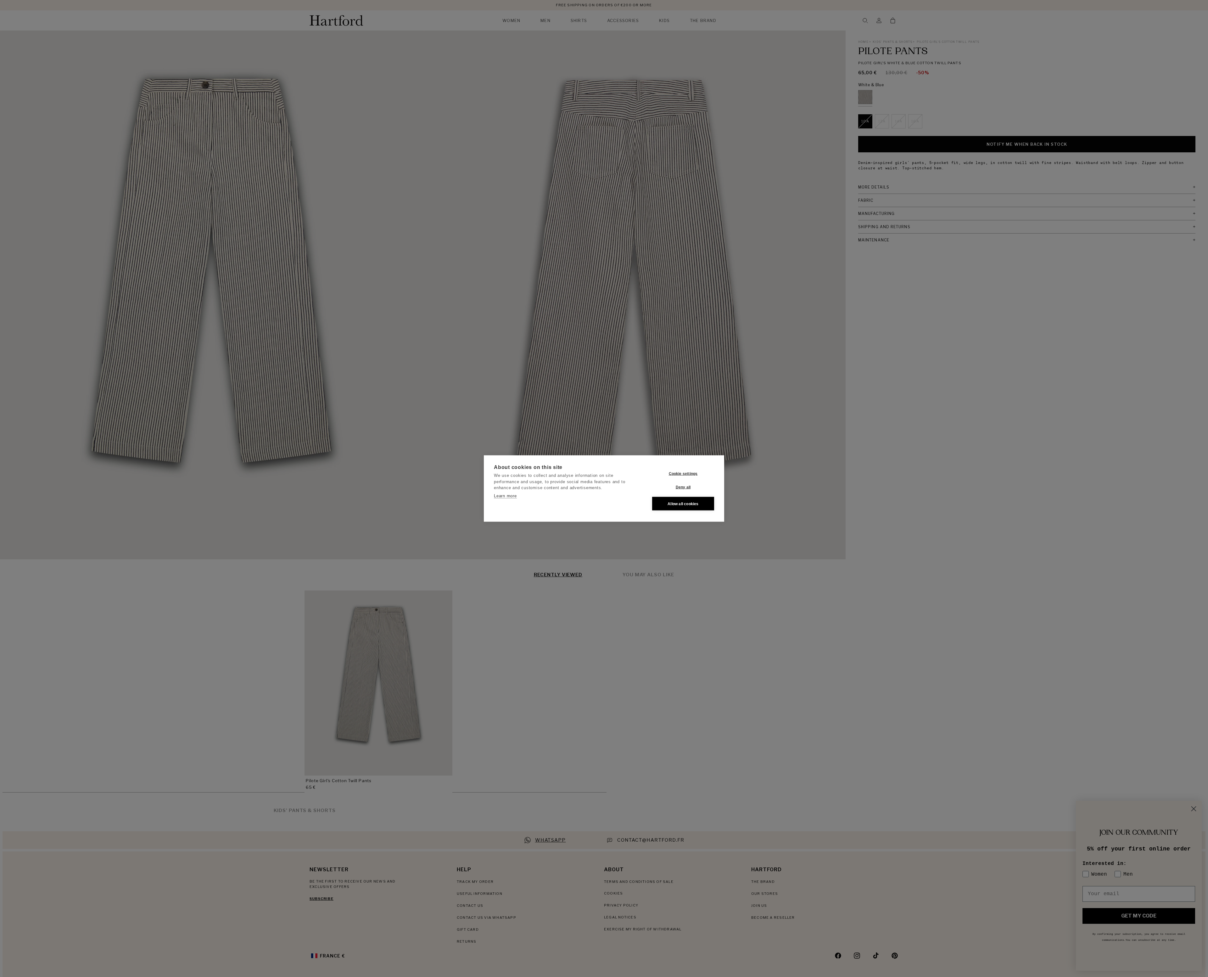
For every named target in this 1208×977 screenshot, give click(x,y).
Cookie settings (683, 473)
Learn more (505, 495)
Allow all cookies (683, 503)
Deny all (683, 487)
